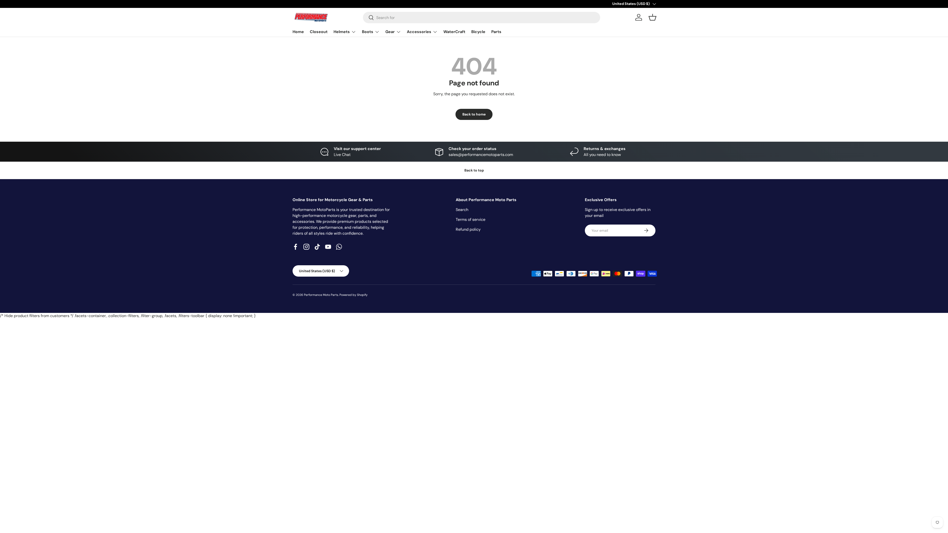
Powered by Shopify (353, 295)
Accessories (419, 31)
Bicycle (478, 31)
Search (462, 209)
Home (298, 31)
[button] (652, 17)
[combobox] (481, 17)
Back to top (474, 170)
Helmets (342, 31)
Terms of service (470, 219)
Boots (367, 31)
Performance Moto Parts (321, 295)
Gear (390, 31)
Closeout (319, 31)
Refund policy (468, 229)
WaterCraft (454, 31)
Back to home (474, 114)
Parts (496, 31)
